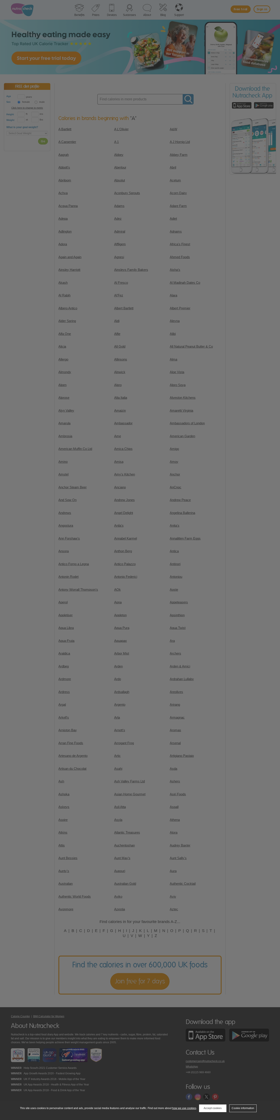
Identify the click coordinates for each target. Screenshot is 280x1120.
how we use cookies (184, 1108)
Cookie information (243, 1108)
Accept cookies (213, 1108)
